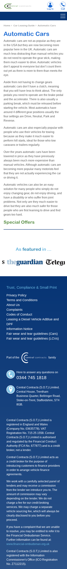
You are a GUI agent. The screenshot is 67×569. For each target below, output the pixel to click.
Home (7, 25)
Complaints (14, 309)
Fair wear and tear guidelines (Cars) (32, 333)
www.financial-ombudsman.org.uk (27, 544)
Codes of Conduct (19, 314)
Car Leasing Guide (24, 25)
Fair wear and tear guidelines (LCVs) (32, 338)
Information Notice (19, 329)
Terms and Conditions (22, 300)
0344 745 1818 (31, 377)
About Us (13, 305)
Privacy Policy (16, 295)
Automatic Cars (47, 25)
